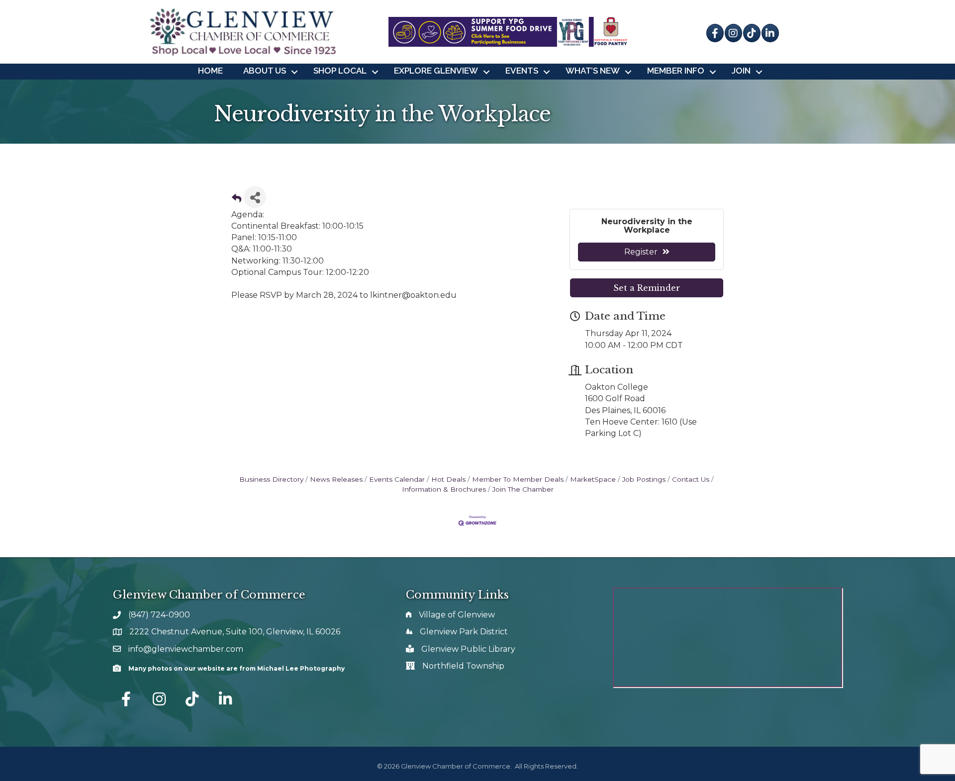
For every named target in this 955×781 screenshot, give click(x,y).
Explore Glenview (436, 71)
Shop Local (340, 71)
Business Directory (271, 479)
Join (741, 71)
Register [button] (641, 252)
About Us (264, 71)
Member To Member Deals (518, 479)
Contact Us (690, 479)
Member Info (675, 71)
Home (210, 71)
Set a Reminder (646, 288)
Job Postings (644, 479)
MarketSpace (593, 479)
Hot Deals (448, 479)
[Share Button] (255, 197)
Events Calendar (397, 479)
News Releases (336, 479)
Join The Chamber (523, 489)
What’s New (593, 71)
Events (521, 71)
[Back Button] (236, 200)
